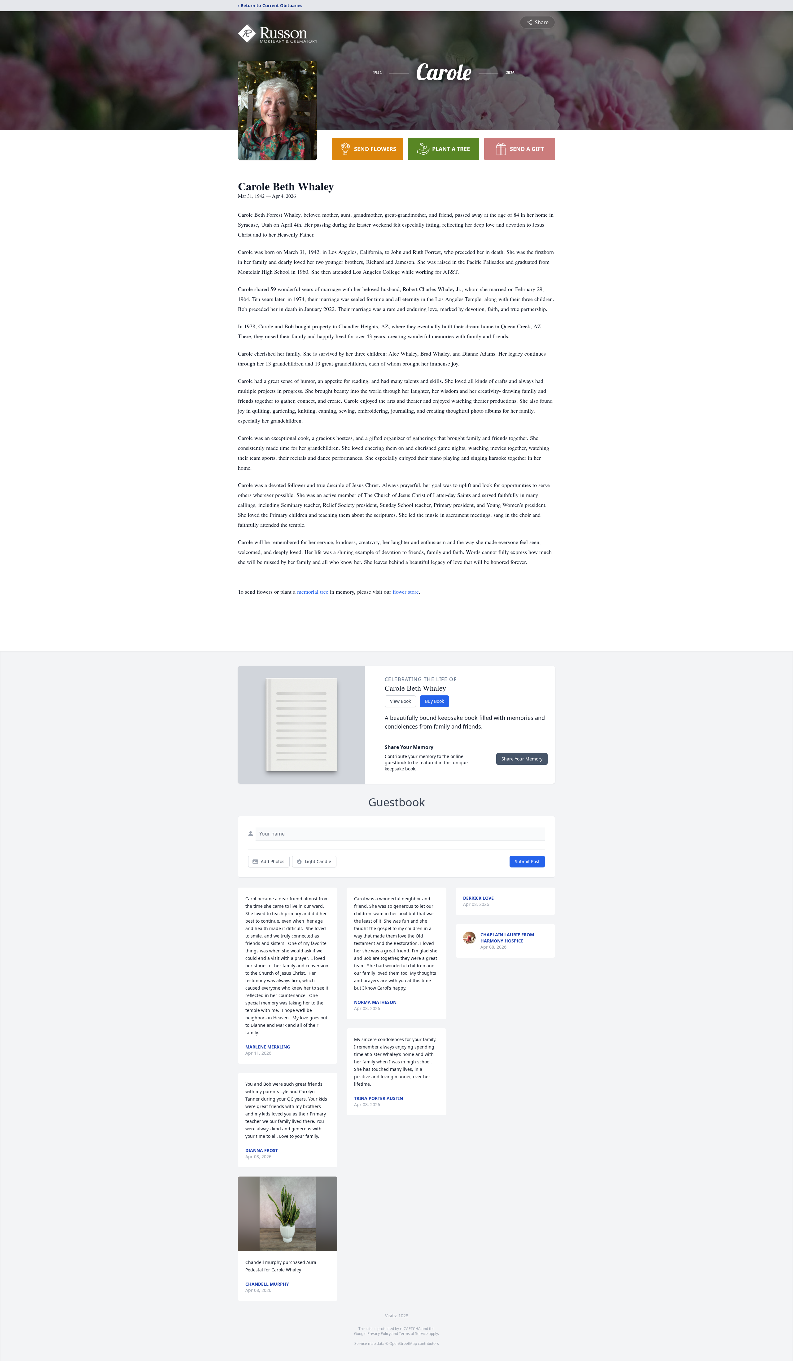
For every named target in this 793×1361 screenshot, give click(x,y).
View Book (400, 701)
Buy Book (434, 701)
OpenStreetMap (403, 1343)
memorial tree (312, 591)
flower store (406, 591)
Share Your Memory (522, 759)
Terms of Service (413, 1333)
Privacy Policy (379, 1333)
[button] (288, 1214)
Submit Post (527, 861)
